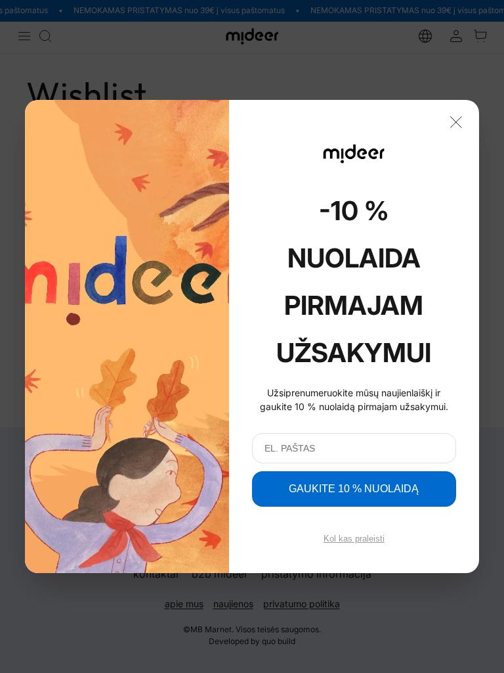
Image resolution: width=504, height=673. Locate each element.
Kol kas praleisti (354, 539)
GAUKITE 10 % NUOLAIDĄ (354, 488)
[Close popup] (456, 121)
